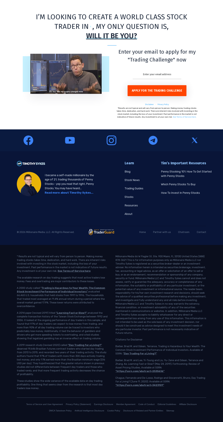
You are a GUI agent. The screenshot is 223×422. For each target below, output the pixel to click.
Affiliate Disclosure (188, 404)
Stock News (132, 180)
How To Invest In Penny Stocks (180, 193)
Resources (131, 205)
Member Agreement (125, 404)
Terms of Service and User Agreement (44, 404)
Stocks (129, 197)
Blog (127, 171)
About (128, 214)
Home (142, 232)
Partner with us (162, 232)
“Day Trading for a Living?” (85, 345)
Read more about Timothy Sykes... (69, 192)
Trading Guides (134, 188)
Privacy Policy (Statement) (78, 404)
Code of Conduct (146, 404)
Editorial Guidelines (167, 404)
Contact (201, 232)
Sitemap (170, 410)
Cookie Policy (113, 410)
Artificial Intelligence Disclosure (89, 410)
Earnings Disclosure (103, 404)
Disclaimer (149, 104)
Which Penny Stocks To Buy (178, 184)
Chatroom (183, 232)
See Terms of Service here (184, 117)
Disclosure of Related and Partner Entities (143, 410)
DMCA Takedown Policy (60, 410)
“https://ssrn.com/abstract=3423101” (139, 385)
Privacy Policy (163, 104)
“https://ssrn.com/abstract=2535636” (140, 371)
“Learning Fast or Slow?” (72, 312)
